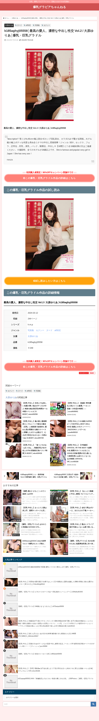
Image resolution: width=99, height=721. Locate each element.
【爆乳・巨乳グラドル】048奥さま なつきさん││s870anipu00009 (41, 606)
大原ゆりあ (9, 25)
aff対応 (28, 25)
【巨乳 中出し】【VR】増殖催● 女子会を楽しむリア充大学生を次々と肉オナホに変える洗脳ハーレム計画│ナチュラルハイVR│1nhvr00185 (55, 670)
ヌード (19, 25)
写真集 (37, 25)
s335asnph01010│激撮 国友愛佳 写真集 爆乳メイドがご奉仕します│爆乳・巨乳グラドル (49, 567)
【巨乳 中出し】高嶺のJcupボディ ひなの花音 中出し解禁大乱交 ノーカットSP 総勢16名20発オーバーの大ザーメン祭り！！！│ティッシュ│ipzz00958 (56, 645)
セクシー (47, 25)
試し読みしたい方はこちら (50, 281)
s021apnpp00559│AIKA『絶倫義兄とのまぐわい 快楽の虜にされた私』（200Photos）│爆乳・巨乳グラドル (55, 678)
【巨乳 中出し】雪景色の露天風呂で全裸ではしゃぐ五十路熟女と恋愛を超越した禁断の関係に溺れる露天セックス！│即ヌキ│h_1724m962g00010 (55, 583)
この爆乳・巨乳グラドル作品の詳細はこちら (50, 178)
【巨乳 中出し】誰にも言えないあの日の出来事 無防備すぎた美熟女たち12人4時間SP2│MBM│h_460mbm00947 (47, 635)
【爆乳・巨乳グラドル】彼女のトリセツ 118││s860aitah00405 (40, 654)
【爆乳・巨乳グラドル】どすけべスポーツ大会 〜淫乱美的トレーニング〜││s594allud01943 (50, 592)
